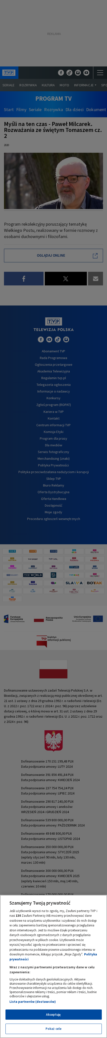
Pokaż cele (53, 1029)
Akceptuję (53, 1014)
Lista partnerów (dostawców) (32, 1002)
